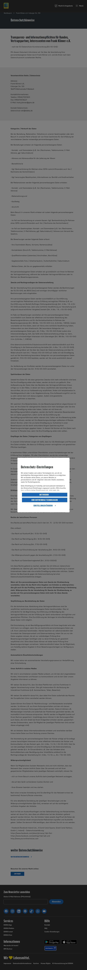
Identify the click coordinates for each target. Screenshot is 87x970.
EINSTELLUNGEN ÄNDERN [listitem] (43, 505)
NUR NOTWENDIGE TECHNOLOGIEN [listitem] (44, 500)
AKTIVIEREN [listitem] (44, 494)
